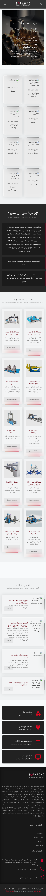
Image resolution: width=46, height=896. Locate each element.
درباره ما (40, 841)
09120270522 (21, 870)
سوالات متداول (38, 837)
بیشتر (9, 609)
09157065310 (32, 870)
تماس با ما (39, 845)
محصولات (40, 833)
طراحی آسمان (9, 891)
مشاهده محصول (34, 350)
